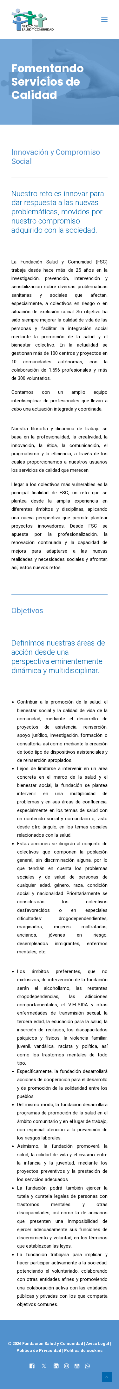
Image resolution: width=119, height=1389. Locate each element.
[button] (104, 19)
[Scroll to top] (107, 1376)
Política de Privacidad (39, 1350)
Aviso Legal (97, 1343)
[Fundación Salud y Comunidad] (32, 20)
